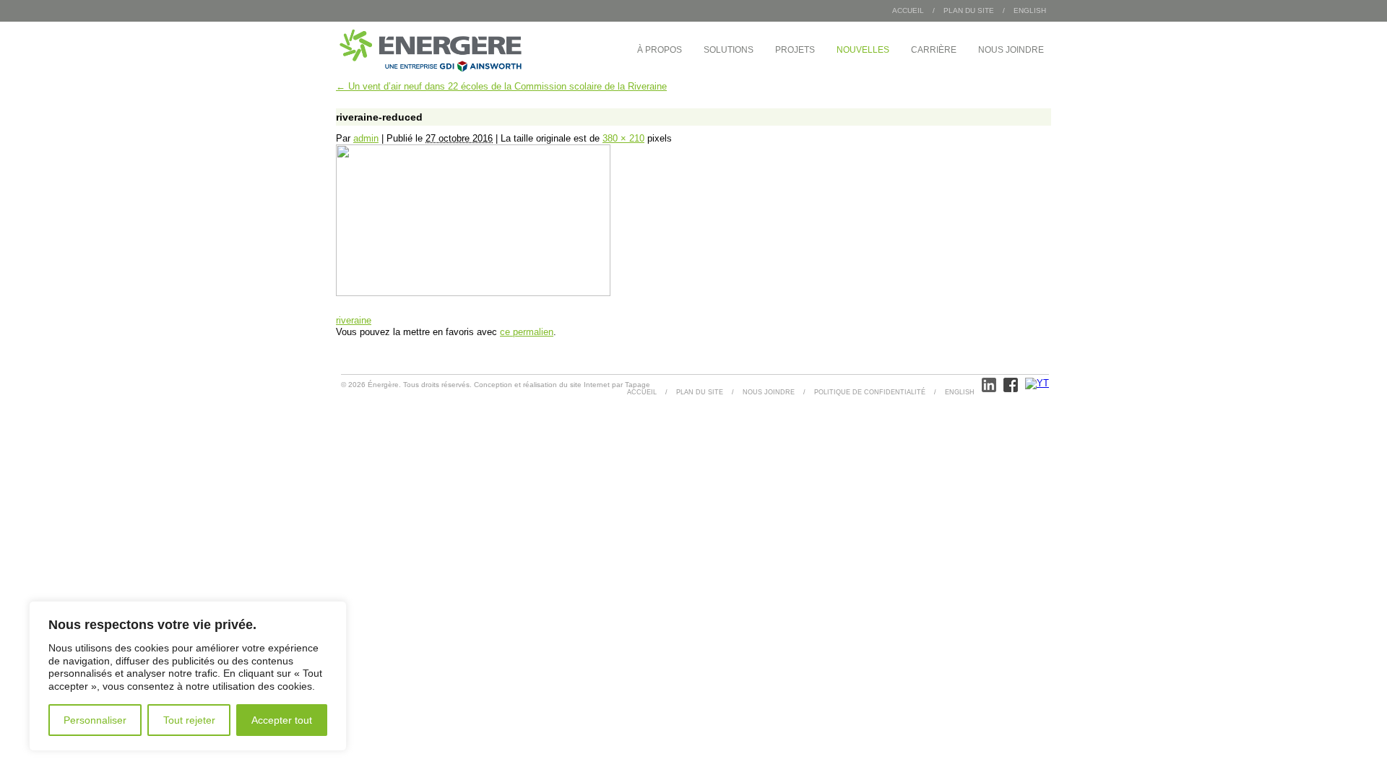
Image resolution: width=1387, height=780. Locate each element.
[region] (188, 676)
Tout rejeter (189, 720)
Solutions (728, 50)
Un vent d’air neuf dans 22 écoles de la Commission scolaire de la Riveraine (501, 86)
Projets (795, 50)
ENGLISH (1030, 10)
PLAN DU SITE (968, 10)
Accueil (908, 10)
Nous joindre (1011, 50)
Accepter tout (281, 720)
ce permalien (526, 331)
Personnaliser (95, 720)
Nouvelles (863, 50)
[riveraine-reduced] (473, 292)
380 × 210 (623, 138)
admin (366, 138)
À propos (659, 50)
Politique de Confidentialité (869, 392)
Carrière (933, 50)
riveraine (353, 320)
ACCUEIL (642, 392)
